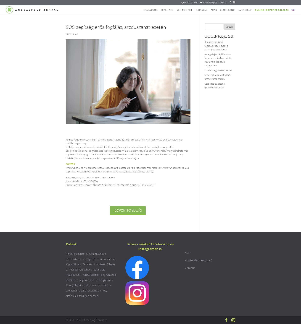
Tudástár (201, 9)
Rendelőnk (227, 9)
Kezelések (167, 9)
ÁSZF (188, 253)
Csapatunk (150, 9)
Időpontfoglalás (128, 210)
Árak (214, 9)
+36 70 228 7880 (190, 2)
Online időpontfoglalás (272, 9)
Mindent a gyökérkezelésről (218, 70)
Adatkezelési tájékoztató (198, 260)
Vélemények (184, 9)
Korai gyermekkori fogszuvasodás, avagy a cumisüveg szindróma (216, 46)
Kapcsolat (244, 9)
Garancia (190, 268)
